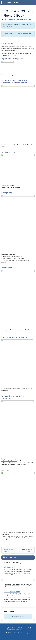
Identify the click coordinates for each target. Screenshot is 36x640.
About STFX (16, 628)
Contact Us (25, 628)
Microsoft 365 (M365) (12, 592)
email (5, 19)
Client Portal (12, 2)
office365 (12, 19)
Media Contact (10, 630)
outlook (19, 19)
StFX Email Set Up (10, 567)
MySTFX (8, 628)
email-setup (27, 19)
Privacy (19, 630)
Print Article (10, 557)
